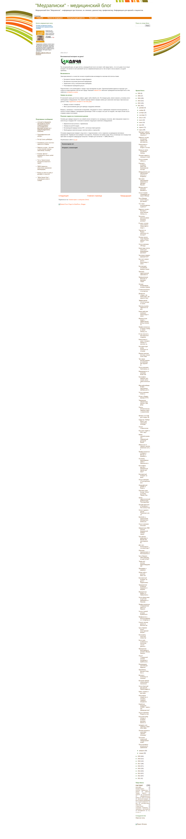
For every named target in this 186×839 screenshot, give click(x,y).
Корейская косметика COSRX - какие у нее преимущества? (144, 707)
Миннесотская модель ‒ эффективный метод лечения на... (144, 321)
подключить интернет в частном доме (80, 101)
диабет (138, 791)
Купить (54, 37)
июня (141, 122)
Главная (40, 18)
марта (141, 130)
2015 (139, 768)
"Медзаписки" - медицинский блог (73, 5)
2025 (139, 96)
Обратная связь (140, 818)
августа (141, 117)
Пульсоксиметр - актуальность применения (144, 746)
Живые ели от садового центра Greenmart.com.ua (144, 447)
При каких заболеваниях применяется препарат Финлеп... (143, 182)
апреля (141, 127)
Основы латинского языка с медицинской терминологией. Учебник (44, 27)
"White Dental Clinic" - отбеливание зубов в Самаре (43, 179)
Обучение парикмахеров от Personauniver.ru (144, 552)
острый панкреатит (142, 801)
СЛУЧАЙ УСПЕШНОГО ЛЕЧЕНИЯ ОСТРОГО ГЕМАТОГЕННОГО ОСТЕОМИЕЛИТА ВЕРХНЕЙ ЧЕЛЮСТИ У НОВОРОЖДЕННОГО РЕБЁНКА (44, 127)
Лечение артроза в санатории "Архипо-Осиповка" (144, 733)
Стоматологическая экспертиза (144, 290)
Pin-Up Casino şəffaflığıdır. (45, 139)
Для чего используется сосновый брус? (144, 546)
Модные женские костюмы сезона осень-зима (144, 355)
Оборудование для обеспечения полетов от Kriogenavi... (144, 174)
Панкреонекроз (140, 788)
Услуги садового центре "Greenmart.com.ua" (144, 512)
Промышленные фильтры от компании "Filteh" (143, 279)
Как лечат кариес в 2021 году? (144, 431)
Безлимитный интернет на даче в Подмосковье (143, 580)
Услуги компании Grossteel (144, 524)
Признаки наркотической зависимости (144, 273)
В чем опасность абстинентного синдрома (144, 335)
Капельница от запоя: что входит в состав (144, 146)
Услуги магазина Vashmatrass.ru (144, 368)
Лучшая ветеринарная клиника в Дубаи (144, 285)
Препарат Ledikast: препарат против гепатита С (144, 133)
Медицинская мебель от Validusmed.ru (143, 593)
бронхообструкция (143, 799)
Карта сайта (93, 18)
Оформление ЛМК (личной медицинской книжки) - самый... (144, 531)
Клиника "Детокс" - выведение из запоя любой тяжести (45, 155)
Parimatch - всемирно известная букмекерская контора (143, 166)
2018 (139, 761)
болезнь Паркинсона (142, 790)
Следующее (64, 196)
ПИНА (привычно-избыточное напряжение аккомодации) (44, 168)
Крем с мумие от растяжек (144, 692)
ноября (141, 110)
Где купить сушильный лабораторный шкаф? (144, 740)
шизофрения (141, 810)
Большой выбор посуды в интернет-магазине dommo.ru (143, 719)
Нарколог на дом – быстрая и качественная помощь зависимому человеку (45, 149)
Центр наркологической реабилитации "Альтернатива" (144, 500)
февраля (142, 750)
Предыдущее (125, 196)
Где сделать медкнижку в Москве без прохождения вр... (143, 539)
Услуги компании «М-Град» (144, 244)
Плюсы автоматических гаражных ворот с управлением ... (144, 410)
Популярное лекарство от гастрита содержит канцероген (143, 698)
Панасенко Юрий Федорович (50, 34)
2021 (139, 105)
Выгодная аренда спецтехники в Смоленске (144, 682)
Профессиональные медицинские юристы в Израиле (144, 607)
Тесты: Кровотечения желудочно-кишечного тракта (43, 161)
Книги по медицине (55, 18)
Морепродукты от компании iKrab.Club (144, 373)
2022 (139, 103)
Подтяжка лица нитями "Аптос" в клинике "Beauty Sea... (144, 493)
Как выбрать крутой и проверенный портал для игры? (143, 468)
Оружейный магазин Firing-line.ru (144, 671)
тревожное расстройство (143, 809)
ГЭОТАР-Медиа (49, 31)
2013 (139, 773)
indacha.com (97, 90)
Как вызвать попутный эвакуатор (142, 636)
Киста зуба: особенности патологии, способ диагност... (143, 643)
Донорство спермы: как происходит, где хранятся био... (144, 296)
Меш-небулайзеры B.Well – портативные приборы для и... (144, 388)
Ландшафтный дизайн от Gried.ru (143, 486)
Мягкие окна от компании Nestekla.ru (143, 189)
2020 (139, 756)
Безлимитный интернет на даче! (143, 475)
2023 (139, 100)
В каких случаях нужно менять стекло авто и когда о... (143, 226)
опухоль (138, 794)
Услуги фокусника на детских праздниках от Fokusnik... (144, 600)
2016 (139, 766)
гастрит (139, 785)
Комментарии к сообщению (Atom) (79, 199)
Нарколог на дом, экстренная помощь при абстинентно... (144, 140)
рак (136, 803)
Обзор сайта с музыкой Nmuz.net (143, 574)
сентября (142, 115)
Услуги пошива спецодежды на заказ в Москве (144, 194)
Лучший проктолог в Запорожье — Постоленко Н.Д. (144, 506)
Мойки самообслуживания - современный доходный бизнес (144, 438)
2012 (139, 776)
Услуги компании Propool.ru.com (144, 713)
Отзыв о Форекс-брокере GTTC (144, 397)
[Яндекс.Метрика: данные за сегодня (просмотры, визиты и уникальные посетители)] (141, 824)
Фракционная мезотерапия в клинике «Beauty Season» (144, 651)
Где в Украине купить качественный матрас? (143, 630)
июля (141, 120)
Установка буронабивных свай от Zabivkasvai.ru (144, 461)
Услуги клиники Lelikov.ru (143, 160)
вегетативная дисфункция (143, 800)
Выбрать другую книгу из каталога (43, 53)
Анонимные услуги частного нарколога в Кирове (45, 143)
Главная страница (94, 196)
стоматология (139, 806)
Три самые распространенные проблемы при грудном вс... (144, 362)
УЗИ (143, 797)
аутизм (148, 797)
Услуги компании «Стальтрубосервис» (144, 481)
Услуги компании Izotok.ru (144, 393)
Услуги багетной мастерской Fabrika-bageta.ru (144, 687)
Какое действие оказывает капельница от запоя (144, 314)
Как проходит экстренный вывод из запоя (144, 267)
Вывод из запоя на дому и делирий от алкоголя (45, 173)
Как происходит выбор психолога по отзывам (143, 349)
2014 (139, 771)
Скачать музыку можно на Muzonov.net (143, 624)
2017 (139, 763)
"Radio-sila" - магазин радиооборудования (144, 564)
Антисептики (146, 794)
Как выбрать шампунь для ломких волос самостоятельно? (144, 380)
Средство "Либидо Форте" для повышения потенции (144, 422)
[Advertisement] (95, 35)
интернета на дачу (72, 92)
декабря (141, 107)
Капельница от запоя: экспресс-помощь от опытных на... (144, 342)
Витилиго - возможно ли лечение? (143, 677)
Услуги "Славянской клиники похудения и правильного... (144, 658)
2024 (139, 98)
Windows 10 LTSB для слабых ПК (144, 416)
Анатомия (138, 787)
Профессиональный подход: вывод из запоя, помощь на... (144, 329)
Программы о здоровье (142, 569)
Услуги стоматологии (143, 427)
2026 (139, 93)
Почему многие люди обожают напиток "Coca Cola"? (144, 240)
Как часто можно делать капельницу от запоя (144, 261)
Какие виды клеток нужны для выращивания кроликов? (144, 250)
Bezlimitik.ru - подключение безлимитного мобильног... (143, 519)
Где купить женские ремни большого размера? (144, 219)
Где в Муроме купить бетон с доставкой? (144, 200)
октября (141, 112)
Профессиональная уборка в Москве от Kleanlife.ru (144, 454)
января (141, 753)
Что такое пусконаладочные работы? (144, 205)
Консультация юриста (75, 18)
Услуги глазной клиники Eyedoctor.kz (143, 613)
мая (140, 125)
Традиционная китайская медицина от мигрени (143, 587)
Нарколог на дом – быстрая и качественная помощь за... (144, 212)
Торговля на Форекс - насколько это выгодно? (144, 233)
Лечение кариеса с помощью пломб (144, 156)
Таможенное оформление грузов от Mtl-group (143, 403)
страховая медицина (142, 807)
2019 (139, 758)
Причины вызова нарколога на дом (143, 307)
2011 (139, 778)
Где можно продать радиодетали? (144, 256)
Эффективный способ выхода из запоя (144, 302)
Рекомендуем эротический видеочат (143, 666)
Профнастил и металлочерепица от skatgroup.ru (144, 618)
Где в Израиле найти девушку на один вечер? (144, 557)
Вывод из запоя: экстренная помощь (143, 151)
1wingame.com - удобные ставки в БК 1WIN (144, 726)
